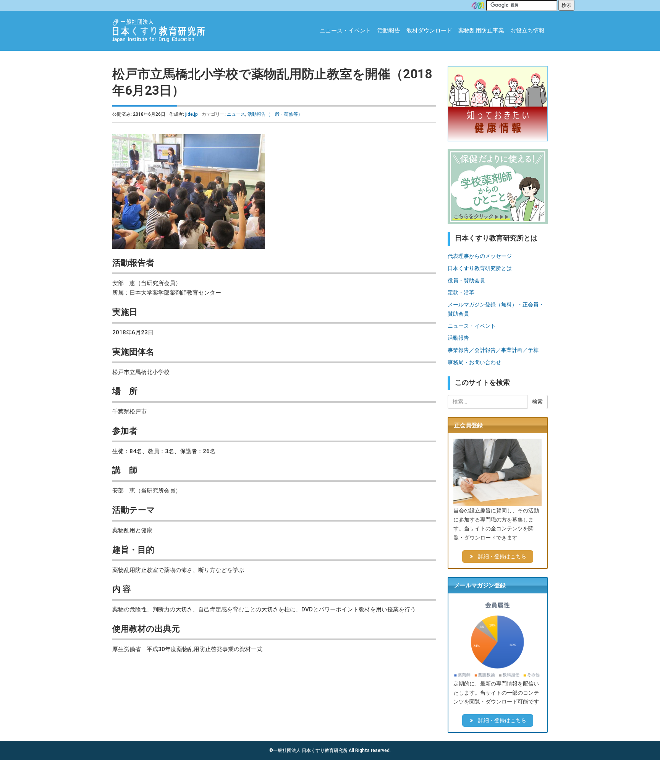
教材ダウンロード (429, 30)
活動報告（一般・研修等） (274, 114)
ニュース (236, 114)
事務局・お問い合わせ (474, 362)
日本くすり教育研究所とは (480, 268)
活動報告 (388, 30)
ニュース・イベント (345, 30)
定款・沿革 (461, 292)
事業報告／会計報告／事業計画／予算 (493, 350)
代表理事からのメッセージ (480, 256)
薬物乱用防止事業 (481, 30)
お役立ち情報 (527, 30)
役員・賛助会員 (466, 280)
